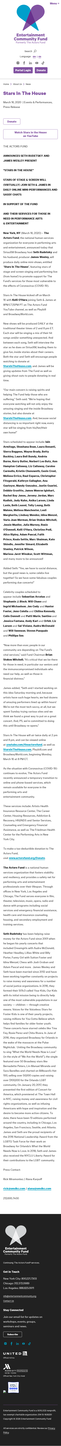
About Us (17, 83)
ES (40, 56)
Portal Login (23, 70)
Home (6, 83)
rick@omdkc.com (14, 1188)
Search (28, 51)
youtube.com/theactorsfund (24, 744)
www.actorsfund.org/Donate (27, 858)
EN (34, 56)
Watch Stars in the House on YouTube (30, 134)
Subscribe (12, 1334)
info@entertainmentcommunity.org (19, 1295)
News (28, 83)
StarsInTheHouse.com (17, 366)
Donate (41, 70)
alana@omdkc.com (39, 1188)
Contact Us (8, 1300)
